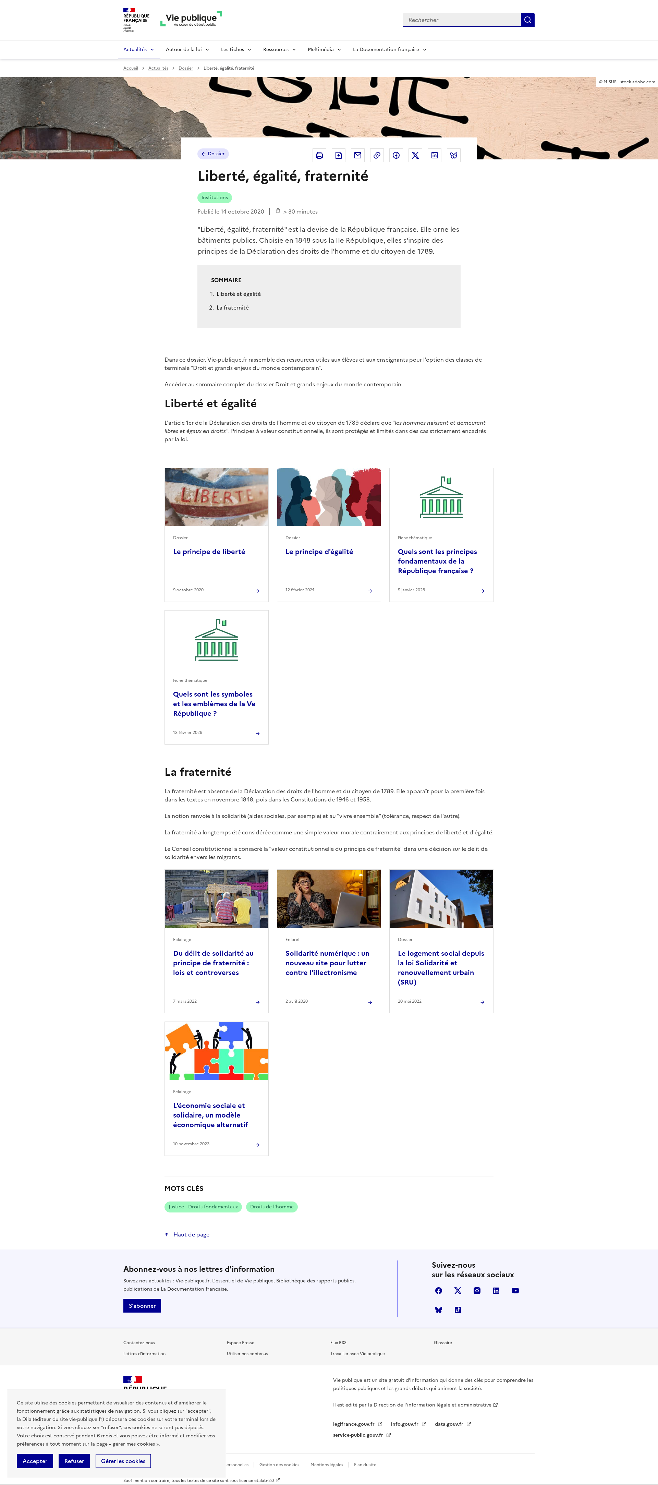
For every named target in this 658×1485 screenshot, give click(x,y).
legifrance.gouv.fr (354, 1424)
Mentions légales (327, 1465)
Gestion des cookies (279, 1465)
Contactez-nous (139, 1343)
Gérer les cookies (123, 1461)
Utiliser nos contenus (247, 1354)
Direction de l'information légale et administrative (432, 1405)
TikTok (458, 1310)
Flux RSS (338, 1343)
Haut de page (190, 1234)
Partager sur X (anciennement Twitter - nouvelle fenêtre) (415, 155)
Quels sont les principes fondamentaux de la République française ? (437, 561)
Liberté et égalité (239, 294)
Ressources (276, 49)
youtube (515, 1290)
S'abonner (142, 1306)
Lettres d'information (144, 1354)
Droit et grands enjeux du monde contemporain (338, 384)
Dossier (186, 68)
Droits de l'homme (272, 1206)
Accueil (130, 68)
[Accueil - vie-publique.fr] (191, 20)
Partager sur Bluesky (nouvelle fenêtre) (454, 155)
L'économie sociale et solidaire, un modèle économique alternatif (210, 1115)
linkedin (496, 1290)
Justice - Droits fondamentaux (203, 1206)
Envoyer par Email (358, 155)
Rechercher (528, 20)
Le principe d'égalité (319, 551)
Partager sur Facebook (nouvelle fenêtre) (396, 155)
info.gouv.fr (405, 1424)
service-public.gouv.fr (359, 1435)
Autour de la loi (184, 49)
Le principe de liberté (209, 551)
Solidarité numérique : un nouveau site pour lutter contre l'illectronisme (327, 963)
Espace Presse (240, 1343)
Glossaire (443, 1343)
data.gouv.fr (450, 1424)
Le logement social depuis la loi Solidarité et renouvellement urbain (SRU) (441, 967)
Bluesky (439, 1310)
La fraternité (233, 307)
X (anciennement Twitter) (458, 1290)
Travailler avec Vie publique (357, 1354)
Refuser (74, 1461)
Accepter (35, 1461)
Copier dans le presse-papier (377, 155)
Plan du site (365, 1465)
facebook (439, 1290)
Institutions (215, 197)
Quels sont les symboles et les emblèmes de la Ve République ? (214, 704)
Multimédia (321, 49)
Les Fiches (232, 49)
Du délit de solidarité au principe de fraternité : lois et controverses (213, 963)
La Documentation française (386, 49)
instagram (477, 1290)
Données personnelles (227, 1465)
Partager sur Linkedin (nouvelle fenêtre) (434, 155)
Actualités (135, 49)
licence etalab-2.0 (256, 1480)
